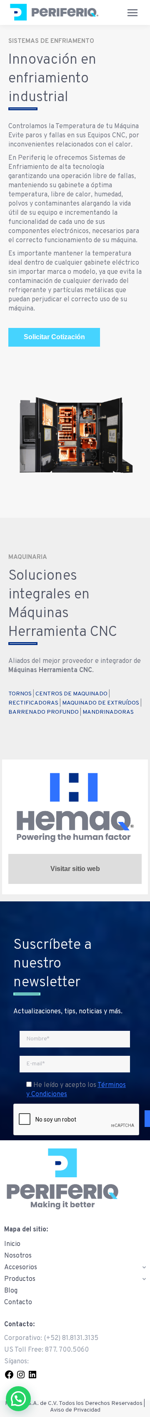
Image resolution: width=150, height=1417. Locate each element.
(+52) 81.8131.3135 (71, 1338)
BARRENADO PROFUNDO (43, 712)
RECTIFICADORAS (33, 703)
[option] (75, 434)
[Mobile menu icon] (132, 12)
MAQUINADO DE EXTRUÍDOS (100, 703)
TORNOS (20, 693)
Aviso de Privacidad (75, 1410)
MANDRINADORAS (108, 712)
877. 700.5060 (67, 1350)
